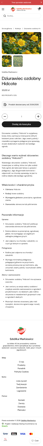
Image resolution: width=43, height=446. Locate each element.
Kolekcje (18, 29)
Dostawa (21, 407)
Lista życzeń (21, 381)
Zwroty (22, 403)
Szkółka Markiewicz (28, 420)
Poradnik (21, 368)
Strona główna (7, 29)
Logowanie (21, 391)
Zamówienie (21, 387)
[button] (21, 104)
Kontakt (21, 400)
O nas (21, 362)
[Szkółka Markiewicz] (21, 9)
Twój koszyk (21, 384)
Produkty (21, 365)
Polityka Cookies (21, 372)
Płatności (22, 410)
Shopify (5, 426)
